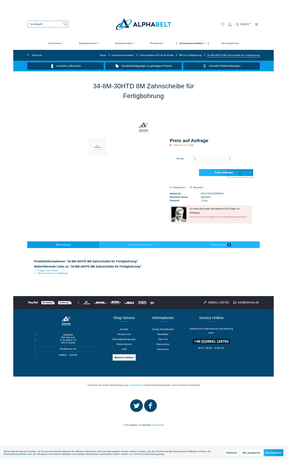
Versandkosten (136, 385)
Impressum (163, 349)
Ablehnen (231, 452)
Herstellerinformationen (141, 244)
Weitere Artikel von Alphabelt (52, 273)
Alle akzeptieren (251, 452)
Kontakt (124, 329)
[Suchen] (65, 24)
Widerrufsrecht (124, 344)
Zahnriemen (158, 425)
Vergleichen (179, 187)
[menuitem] (48, 24)
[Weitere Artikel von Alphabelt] (143, 127)
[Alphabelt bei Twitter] (136, 407)
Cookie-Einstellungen (163, 329)
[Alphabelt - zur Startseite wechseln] (143, 24)
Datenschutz (162, 344)
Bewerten (198, 187)
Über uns (163, 339)
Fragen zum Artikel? (48, 270)
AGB (124, 349)
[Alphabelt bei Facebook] (150, 407)
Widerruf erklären (124, 357)
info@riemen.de (68, 348)
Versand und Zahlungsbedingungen (124, 336)
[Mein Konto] (230, 24)
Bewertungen (220, 244)
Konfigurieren (273, 452)
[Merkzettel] (222, 24)
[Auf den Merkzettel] (240, 174)
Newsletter (162, 334)
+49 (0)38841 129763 (211, 341)
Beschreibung (63, 244)
